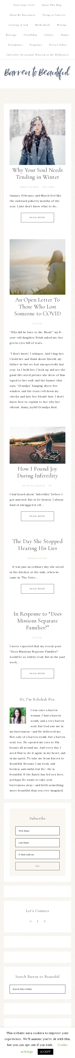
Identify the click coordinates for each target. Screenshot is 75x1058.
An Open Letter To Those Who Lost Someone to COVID (37, 306)
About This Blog (29, 187)
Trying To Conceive (33, 486)
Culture (37, 323)
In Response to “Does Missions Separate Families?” (37, 620)
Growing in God (37, 558)
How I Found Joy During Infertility (37, 472)
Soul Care (48, 187)
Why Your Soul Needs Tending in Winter (37, 173)
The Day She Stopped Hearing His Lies (37, 545)
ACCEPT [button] (45, 1051)
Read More (37, 217)
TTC (50, 486)
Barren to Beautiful (37, 72)
